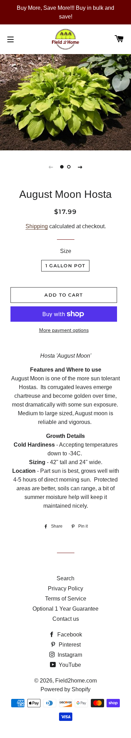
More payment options (64, 330)
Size (65, 251)
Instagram (69, 655)
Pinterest (69, 645)
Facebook (69, 635)
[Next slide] (80, 166)
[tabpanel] (65, 101)
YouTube (69, 665)
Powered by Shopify (65, 689)
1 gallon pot (65, 265)
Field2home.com (76, 681)
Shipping (37, 226)
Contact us (65, 619)
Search (65, 578)
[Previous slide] (51, 166)
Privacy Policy (65, 588)
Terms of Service (65, 599)
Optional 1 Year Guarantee (65, 609)
